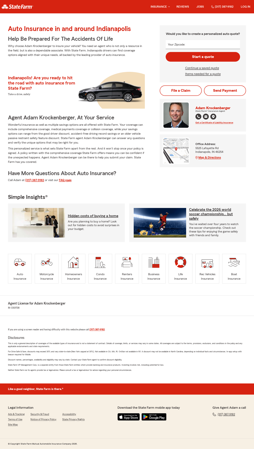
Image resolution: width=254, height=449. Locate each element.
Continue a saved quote (202, 68)
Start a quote (203, 57)
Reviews (182, 6)
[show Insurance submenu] (168, 6)
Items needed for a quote (203, 74)
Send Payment (225, 90)
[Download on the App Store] (129, 417)
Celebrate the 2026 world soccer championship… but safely (211, 214)
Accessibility (69, 414)
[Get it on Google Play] (154, 417)
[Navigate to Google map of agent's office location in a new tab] (213, 117)
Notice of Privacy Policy (43, 419)
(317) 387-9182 (224, 6)
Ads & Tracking (16, 414)
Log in (245, 6)
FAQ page (65, 180)
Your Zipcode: (176, 44)
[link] (17, 6)
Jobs (200, 6)
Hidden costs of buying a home (93, 216)
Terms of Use (15, 419)
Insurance (159, 6)
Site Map (13, 424)
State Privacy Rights (73, 419)
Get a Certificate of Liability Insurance (214, 122)
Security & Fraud (39, 414)
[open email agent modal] (206, 117)
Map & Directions (209, 157)
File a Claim (180, 90)
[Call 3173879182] (198, 117)
